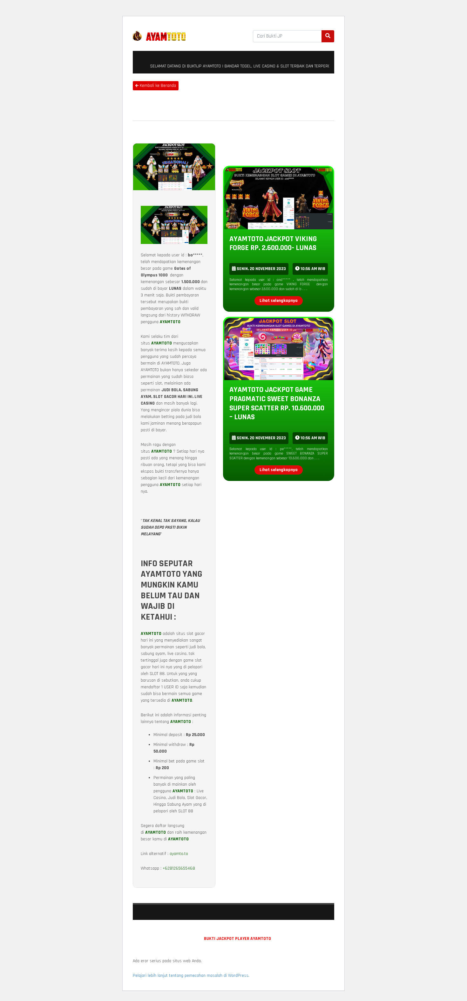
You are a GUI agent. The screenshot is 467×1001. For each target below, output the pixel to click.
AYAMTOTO (170, 322)
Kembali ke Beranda (157, 85)
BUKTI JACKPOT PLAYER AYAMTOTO (237, 939)
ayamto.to (179, 854)
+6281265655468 (179, 868)
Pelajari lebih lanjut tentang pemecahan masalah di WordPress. (191, 975)
